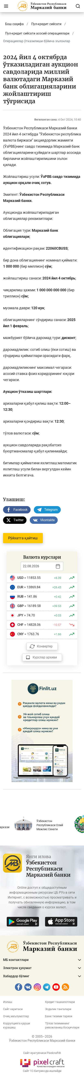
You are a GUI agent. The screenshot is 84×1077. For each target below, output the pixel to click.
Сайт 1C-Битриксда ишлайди (42, 1071)
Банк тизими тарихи (58, 1016)
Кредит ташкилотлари (60, 1002)
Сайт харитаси (13, 1009)
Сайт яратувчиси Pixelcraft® (42, 1053)
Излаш (7, 1002)
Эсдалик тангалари (58, 1009)
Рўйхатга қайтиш (23, 538)
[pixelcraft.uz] (42, 1062)
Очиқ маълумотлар (16, 1016)
